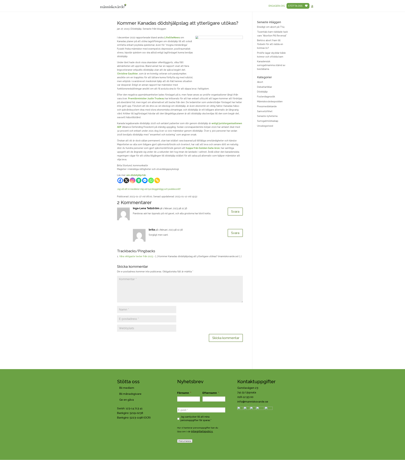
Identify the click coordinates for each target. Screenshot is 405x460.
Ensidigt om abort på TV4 (270, 27)
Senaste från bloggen (154, 29)
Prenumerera (184, 441)
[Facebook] (120, 180)
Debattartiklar (264, 87)
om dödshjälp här (136, 175)
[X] (126, 180)
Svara (235, 211)
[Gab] (138, 180)
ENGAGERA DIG (277, 6)
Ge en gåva (126, 399)
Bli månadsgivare (130, 393)
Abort (260, 82)
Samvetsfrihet (264, 111)
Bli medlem (126, 387)
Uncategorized (265, 126)
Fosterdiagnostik (266, 96)
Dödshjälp (136, 29)
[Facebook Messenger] (145, 180)
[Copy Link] (157, 180)
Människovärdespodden (270, 101)
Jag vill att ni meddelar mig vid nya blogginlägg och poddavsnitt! (149, 189)
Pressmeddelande (267, 106)
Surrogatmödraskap (267, 121)
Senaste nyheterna (267, 116)
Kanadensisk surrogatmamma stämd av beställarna (271, 65)
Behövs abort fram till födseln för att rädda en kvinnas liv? (270, 44)
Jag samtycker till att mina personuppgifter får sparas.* (196, 418)
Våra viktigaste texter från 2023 (136, 256)
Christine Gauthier (127, 73)
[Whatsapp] (151, 180)
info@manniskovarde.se (252, 401)
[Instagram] (132, 180)
